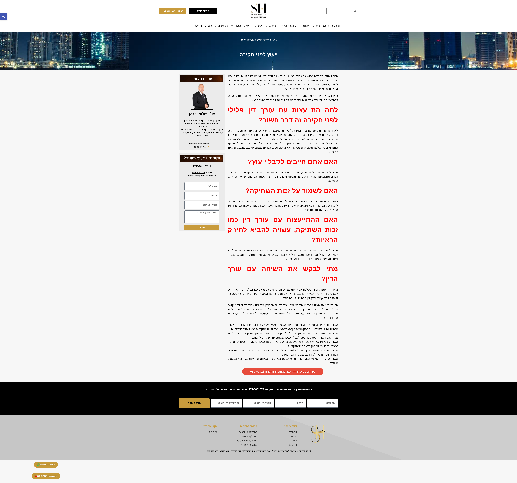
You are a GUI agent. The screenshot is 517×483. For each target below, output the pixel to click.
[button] (310, 26)
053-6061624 (256, 389)
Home (274, 40)
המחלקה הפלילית (263, 40)
